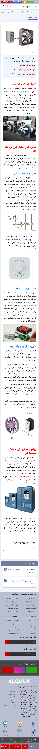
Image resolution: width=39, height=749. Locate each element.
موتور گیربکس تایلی (13, 608)
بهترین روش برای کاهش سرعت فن (23, 74)
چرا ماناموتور (11, 694)
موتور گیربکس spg (13, 611)
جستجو (7, 6)
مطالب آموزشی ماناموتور (23, 12)
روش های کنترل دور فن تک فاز (24, 69)
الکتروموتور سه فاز (31, 598)
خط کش (33, 633)
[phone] (7, 670)
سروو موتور (33, 627)
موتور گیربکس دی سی (12, 605)
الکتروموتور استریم (31, 608)
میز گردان (16, 623)
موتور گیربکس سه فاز (12, 598)
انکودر (34, 630)
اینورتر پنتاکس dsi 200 (28, 476)
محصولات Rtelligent (12, 620)
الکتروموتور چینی (31, 611)
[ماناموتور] (28, 5)
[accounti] (11, 7)
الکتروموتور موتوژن (30, 605)
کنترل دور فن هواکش (27, 65)
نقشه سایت (12, 697)
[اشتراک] (7, 642)
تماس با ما (12, 691)
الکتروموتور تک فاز (31, 601)
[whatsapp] (31, 2)
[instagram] (19, 670)
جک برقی (16, 627)
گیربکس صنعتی (14, 630)
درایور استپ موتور (13, 633)
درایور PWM (4, 747)
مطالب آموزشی (10, 12)
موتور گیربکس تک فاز (12, 601)
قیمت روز (33, 747)
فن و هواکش (31, 88)
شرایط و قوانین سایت (9, 705)
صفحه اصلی (34, 12)
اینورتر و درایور (32, 620)
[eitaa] (25, 3)
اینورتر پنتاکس (15, 747)
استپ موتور (33, 623)
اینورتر (7, 357)
